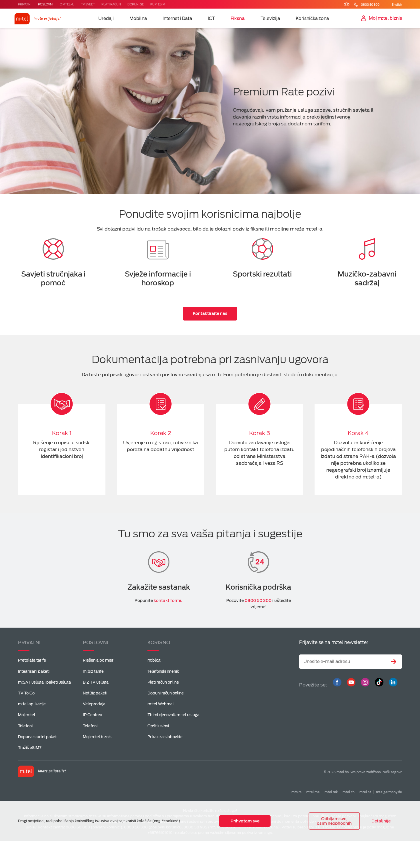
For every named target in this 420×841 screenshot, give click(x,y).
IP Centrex (92, 715)
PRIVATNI (24, 4)
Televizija (270, 18)
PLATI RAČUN (111, 4)
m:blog (154, 660)
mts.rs (296, 792)
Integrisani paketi (33, 671)
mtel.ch (349, 792)
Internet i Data (177, 18)
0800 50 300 (258, 600)
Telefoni (25, 726)
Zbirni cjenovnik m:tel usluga (173, 715)
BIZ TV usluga (96, 682)
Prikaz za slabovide (165, 737)
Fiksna (238, 18)
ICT (211, 18)
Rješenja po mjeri (98, 660)
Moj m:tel (26, 715)
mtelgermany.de (389, 792)
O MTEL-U (67, 4)
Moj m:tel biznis (97, 737)
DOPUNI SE (135, 4)
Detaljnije (381, 821)
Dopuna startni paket (37, 737)
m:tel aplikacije (32, 704)
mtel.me (313, 792)
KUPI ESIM (157, 4)
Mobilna (138, 18)
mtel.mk (331, 792)
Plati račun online (163, 682)
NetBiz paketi (95, 693)
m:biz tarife (93, 671)
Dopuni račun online (165, 693)
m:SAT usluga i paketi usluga (44, 682)
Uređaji (106, 18)
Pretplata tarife (32, 660)
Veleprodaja (94, 704)
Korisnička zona (312, 18)
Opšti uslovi (158, 726)
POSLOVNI (45, 4)
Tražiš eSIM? (30, 748)
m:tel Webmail (161, 704)
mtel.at (365, 792)
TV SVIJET (88, 4)
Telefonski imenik (163, 671)
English (397, 4)
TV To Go (26, 693)
